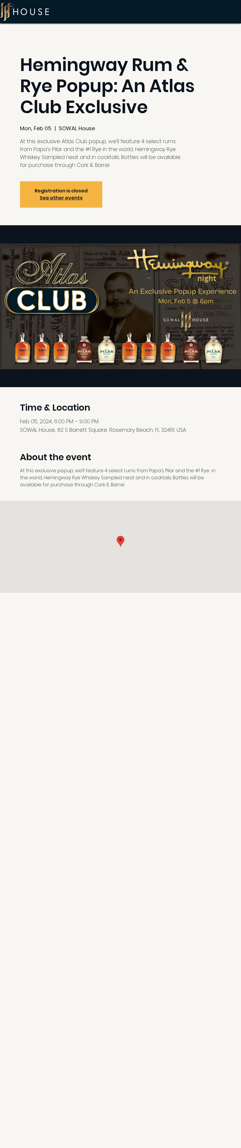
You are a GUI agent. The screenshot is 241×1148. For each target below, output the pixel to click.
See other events (61, 197)
